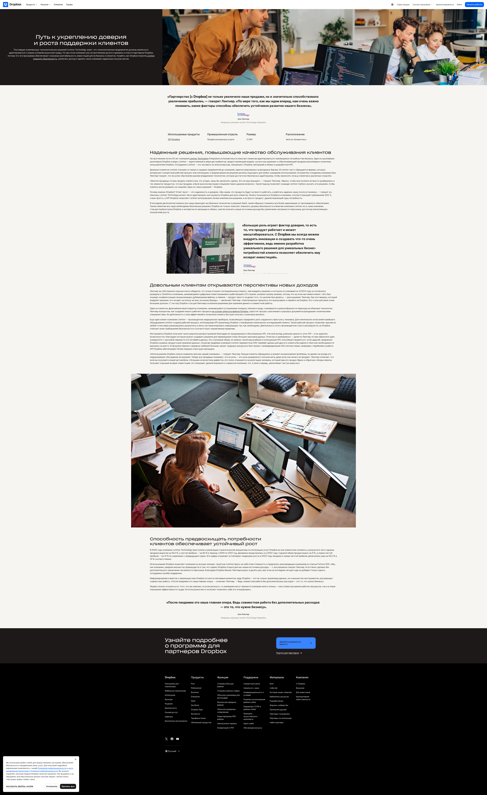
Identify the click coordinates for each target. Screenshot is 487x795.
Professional (196, 688)
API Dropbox (174, 139)
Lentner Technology (199, 158)
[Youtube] (178, 739)
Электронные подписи (227, 723)
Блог (272, 684)
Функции (168, 699)
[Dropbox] (13, 4)
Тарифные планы (198, 718)
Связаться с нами (251, 688)
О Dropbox (300, 684)
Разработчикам (276, 701)
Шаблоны (169, 717)
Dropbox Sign (197, 709)
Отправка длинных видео (228, 691)
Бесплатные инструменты (176, 721)
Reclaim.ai (195, 714)
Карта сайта (249, 723)
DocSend (195, 705)
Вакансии (300, 688)
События (273, 688)
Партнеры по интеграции (280, 718)
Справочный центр (252, 684)
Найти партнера (276, 722)
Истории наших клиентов (281, 692)
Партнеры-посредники (280, 714)
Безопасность (171, 708)
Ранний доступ (171, 712)
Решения (168, 704)
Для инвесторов (303, 692)
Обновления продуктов (201, 722)
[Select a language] (392, 4)
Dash (193, 701)
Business (195, 692)
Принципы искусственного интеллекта (250, 716)
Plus (193, 684)
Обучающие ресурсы (253, 728)
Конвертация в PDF (225, 728)
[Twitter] (166, 739)
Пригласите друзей (278, 709)
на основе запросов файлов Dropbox (230, 311)
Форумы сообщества (279, 705)
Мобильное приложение (175, 691)
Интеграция (170, 695)
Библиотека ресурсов (279, 697)
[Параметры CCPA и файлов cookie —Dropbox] (41, 774)
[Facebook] (172, 739)
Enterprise (195, 697)
